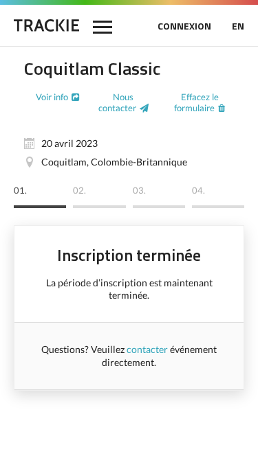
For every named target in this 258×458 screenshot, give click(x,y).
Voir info (52, 96)
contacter (147, 349)
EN (238, 26)
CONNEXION (184, 26)
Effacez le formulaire (196, 102)
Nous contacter (117, 102)
